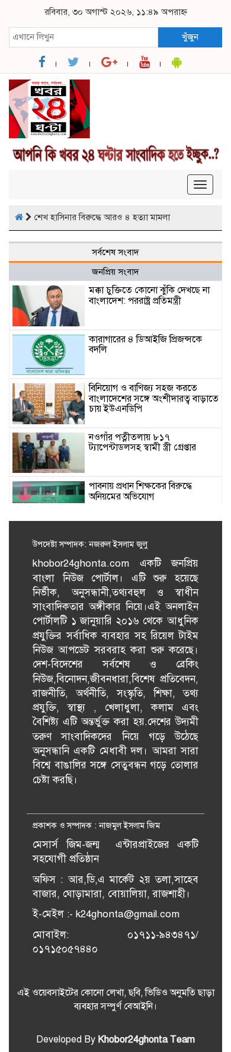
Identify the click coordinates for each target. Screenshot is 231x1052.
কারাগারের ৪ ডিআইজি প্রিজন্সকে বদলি (145, 344)
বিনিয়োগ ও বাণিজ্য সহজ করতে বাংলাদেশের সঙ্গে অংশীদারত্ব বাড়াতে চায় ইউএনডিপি (154, 398)
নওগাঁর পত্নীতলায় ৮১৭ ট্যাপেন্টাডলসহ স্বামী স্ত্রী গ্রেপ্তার (142, 442)
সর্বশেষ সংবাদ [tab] (115, 252)
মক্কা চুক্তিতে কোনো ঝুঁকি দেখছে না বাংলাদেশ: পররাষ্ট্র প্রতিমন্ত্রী (149, 295)
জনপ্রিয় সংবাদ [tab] (115, 271)
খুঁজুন (190, 36)
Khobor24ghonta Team (146, 1039)
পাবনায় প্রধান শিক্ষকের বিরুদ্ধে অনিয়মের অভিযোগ (140, 491)
